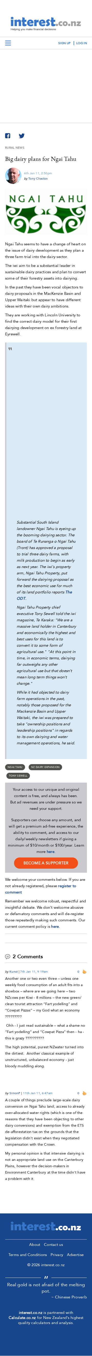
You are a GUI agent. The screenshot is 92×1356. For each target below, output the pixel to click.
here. (55, 926)
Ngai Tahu (15, 767)
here (50, 851)
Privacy (57, 1254)
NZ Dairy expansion (45, 767)
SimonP (14, 1093)
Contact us (53, 1244)
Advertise (75, 1254)
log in (81, 43)
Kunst (13, 972)
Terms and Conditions (27, 1254)
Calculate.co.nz (22, 1317)
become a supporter (46, 863)
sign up (64, 43)
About (34, 1244)
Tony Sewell (18, 776)
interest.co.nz (30, 1312)
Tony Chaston (38, 179)
